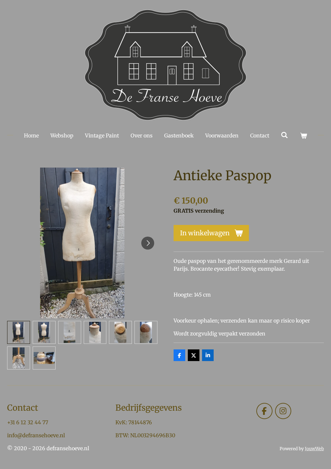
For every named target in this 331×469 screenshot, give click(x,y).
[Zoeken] (284, 135)
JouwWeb (314, 448)
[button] (18, 332)
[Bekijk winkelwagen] (303, 135)
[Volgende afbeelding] (147, 243)
